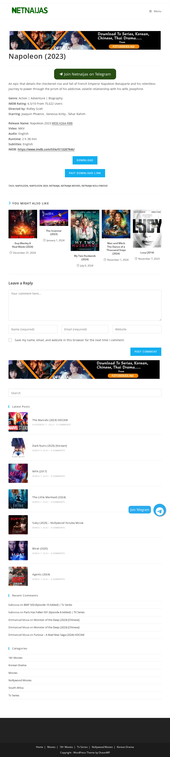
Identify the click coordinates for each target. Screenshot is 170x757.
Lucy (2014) (147, 252)
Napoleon (21, 185)
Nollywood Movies (20, 680)
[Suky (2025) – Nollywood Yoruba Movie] (18, 524)
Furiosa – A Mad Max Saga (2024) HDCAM (59, 635)
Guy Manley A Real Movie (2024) (22, 244)
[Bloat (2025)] (18, 550)
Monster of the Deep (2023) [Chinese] (56, 620)
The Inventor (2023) (54, 232)
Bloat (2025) (40, 548)
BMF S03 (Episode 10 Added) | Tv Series (48, 605)
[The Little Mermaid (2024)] (18, 499)
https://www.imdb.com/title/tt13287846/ (46, 149)
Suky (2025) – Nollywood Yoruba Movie (57, 523)
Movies (12, 673)
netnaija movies (70, 185)
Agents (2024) (41, 574)
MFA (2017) (39, 471)
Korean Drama (17, 665)
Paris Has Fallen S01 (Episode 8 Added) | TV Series (54, 612)
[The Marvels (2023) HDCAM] (18, 421)
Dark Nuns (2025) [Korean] (49, 445)
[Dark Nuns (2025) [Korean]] (18, 447)
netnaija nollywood (94, 185)
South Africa (15, 688)
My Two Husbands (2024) (85, 257)
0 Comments (63, 424)
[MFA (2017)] (18, 473)
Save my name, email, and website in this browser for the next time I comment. (70, 340)
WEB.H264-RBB (62, 123)
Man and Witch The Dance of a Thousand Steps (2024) (116, 248)
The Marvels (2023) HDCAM (50, 420)
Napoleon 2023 (38, 185)
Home (39, 747)
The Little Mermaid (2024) (49, 497)
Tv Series (13, 695)
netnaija (54, 185)
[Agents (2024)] (18, 576)
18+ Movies (15, 658)
